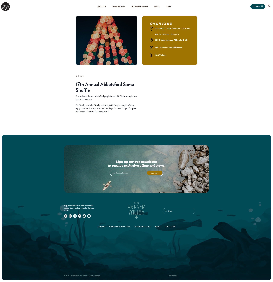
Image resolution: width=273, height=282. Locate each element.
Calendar (165, 34)
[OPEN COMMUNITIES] (125, 6)
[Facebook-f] (65, 216)
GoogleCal (175, 34)
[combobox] (179, 211)
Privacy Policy (173, 275)
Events (81, 76)
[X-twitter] (79, 216)
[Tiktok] (84, 216)
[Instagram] (70, 216)
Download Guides (143, 227)
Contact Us (170, 227)
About (158, 227)
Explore (101, 227)
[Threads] (75, 216)
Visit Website (160, 54)
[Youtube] (89, 216)
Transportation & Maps (119, 227)
